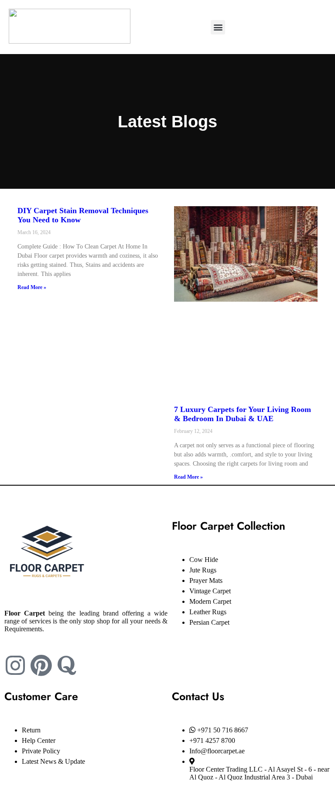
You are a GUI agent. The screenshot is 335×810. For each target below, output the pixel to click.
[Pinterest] (41, 665)
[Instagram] (15, 665)
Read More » (31, 287)
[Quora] (67, 665)
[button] (218, 27)
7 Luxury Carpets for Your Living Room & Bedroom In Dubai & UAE (242, 414)
